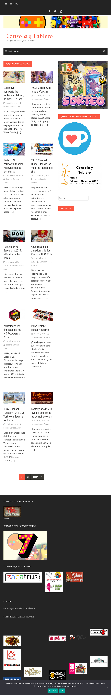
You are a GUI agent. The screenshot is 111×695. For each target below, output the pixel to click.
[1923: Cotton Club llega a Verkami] (42, 76)
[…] (19, 132)
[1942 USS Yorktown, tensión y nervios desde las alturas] (14, 149)
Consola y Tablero (29, 36)
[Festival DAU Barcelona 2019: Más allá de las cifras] (14, 235)
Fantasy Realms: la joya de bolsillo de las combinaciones (41, 412)
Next (36, 476)
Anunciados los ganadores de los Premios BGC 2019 (41, 250)
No (62, 691)
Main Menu (13, 51)
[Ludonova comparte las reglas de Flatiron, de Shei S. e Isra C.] (14, 76)
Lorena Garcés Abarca (13, 106)
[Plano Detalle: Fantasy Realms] (42, 314)
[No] (107, 687)
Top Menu (13, 3)
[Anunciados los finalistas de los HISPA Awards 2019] (14, 314)
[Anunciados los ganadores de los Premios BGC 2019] (42, 235)
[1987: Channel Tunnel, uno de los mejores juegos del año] (42, 149)
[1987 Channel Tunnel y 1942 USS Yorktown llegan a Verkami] (14, 397)
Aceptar (52, 691)
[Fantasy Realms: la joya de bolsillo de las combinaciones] (42, 397)
